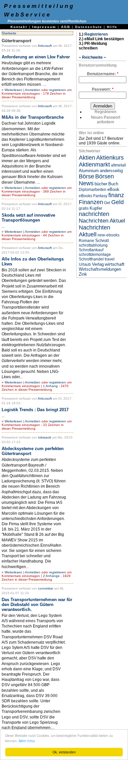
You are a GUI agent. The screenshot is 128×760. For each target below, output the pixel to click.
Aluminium (89, 170)
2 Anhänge (51, 576)
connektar (45, 588)
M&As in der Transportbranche (33, 117)
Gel (107, 202)
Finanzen (91, 202)
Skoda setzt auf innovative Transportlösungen (28, 218)
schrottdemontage (95, 254)
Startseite (9, 33)
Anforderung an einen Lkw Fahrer (36, 56)
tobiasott (44, 437)
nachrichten (94, 214)
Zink (83, 274)
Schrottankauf (91, 250)
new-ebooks (108, 235)
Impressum (44, 27)
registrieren (57, 90)
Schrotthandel (91, 259)
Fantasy (100, 196)
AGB (65, 27)
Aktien (87, 157)
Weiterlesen (13, 90)
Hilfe (112, 27)
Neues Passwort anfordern (105, 119)
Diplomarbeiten (92, 189)
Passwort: (103, 89)
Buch (113, 183)
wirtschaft (114, 264)
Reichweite (92, 57)
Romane (86, 240)
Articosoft (45, 45)
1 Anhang (50, 386)
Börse (86, 176)
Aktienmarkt (94, 164)
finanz (116, 195)
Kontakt (19, 27)
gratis (84, 208)
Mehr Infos (27, 740)
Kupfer (96, 208)
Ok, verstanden (64, 751)
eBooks (85, 196)
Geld (117, 202)
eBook (113, 189)
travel (110, 259)
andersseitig (111, 170)
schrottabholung (93, 245)
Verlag (98, 264)
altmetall (118, 165)
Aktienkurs (110, 157)
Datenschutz (88, 27)
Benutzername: (102, 74)
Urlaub (85, 264)
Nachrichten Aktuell (94, 231)
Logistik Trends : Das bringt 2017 (35, 409)
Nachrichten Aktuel (102, 221)
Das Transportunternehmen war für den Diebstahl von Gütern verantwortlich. (37, 604)
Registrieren (96, 34)
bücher (101, 183)
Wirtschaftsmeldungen (100, 269)
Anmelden (32, 90)
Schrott (102, 240)
